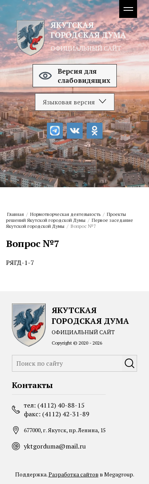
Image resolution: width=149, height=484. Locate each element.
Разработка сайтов (73, 474)
